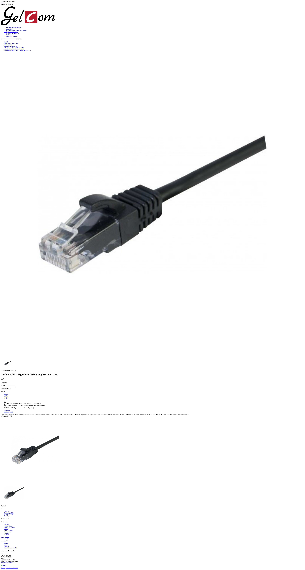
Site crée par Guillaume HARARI (9, 568)
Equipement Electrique (11, 32)
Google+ (6, 397)
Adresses (6, 543)
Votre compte (5, 537)
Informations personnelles (10, 547)
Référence (3, 416)
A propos (6, 529)
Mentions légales (8, 526)
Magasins (6, 534)
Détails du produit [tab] (8, 412)
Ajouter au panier (5, 388)
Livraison (6, 524)
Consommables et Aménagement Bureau (15, 30)
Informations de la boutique (7, 562)
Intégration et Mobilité (10, 36)
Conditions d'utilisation (9, 527)
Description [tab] (7, 410)
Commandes (7, 546)
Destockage (7, 515)
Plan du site (7, 533)
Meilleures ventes (8, 514)
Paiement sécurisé (8, 530)
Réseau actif (8, 29)
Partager (6, 394)
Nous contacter (7, 531)
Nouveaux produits (8, 513)
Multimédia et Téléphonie (11, 33)
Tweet (5, 395)
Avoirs (5, 545)
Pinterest (6, 398)
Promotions (7, 511)
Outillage (7, 34)
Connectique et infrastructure (12, 27)
